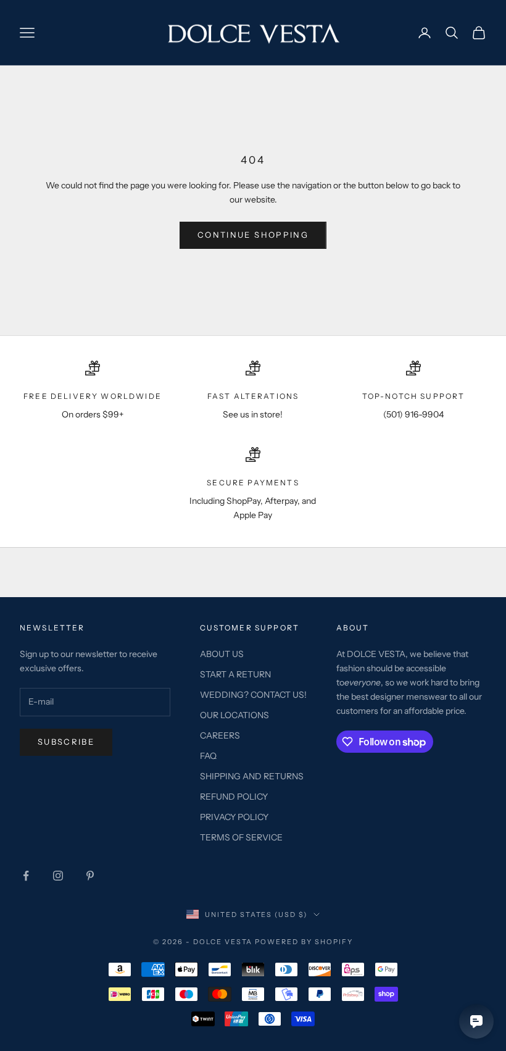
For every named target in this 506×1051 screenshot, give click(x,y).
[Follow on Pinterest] (90, 875)
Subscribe (66, 742)
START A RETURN (235, 674)
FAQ (208, 755)
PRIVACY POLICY (234, 817)
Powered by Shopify (304, 941)
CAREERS (220, 735)
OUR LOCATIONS (234, 715)
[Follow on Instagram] (58, 875)
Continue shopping (253, 235)
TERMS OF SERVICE (241, 837)
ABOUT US (222, 653)
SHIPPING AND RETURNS (252, 776)
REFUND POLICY (234, 796)
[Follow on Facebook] (26, 875)
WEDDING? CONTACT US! (253, 694)
